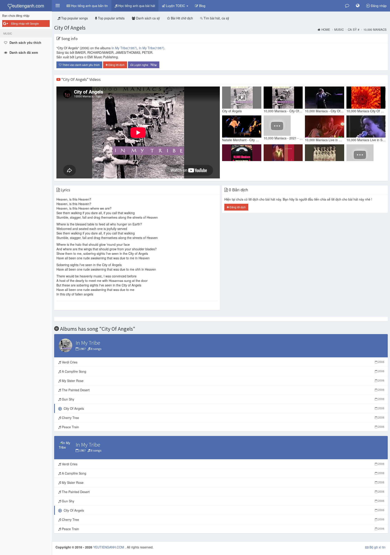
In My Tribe (124, 48)
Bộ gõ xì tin (377, 547)
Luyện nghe (145, 65)
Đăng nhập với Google (25, 23)
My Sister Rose (222, 380)
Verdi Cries (222, 362)
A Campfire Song (222, 371)
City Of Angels (70, 27)
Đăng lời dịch (116, 65)
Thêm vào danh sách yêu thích (81, 65)
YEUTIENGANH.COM (109, 547)
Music (339, 30)
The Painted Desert (222, 390)
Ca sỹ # (353, 30)
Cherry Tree (222, 417)
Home (325, 30)
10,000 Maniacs (375, 30)
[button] (57, 5)
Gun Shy (222, 399)
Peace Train (222, 427)
